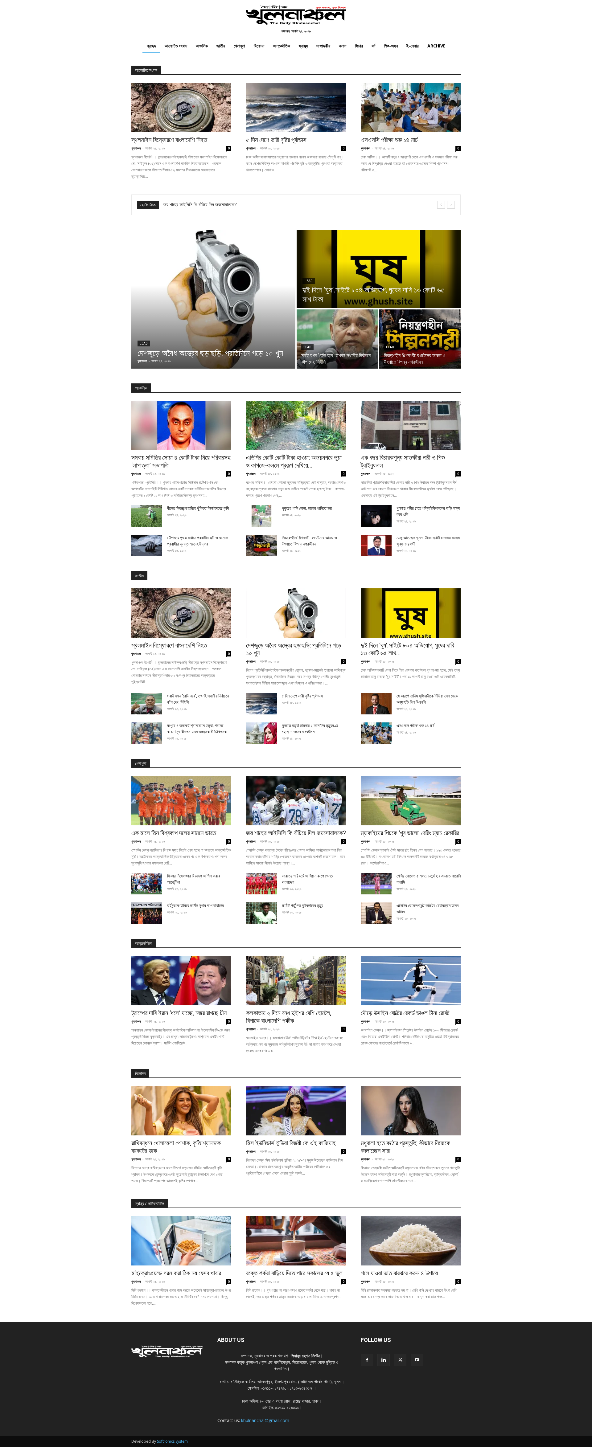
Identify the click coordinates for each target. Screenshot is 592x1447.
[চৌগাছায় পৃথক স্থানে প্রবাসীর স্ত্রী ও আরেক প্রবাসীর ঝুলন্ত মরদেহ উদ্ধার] (146, 545)
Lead (144, 343)
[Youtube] (417, 1360)
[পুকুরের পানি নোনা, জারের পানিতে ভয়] (261, 516)
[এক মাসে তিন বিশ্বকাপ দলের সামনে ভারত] (181, 800)
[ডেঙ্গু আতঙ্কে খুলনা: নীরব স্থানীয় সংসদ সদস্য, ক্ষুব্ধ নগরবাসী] (376, 545)
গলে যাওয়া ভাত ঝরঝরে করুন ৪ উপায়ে (399, 1273)
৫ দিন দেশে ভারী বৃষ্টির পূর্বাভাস (276, 140)
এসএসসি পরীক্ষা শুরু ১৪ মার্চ (389, 140)
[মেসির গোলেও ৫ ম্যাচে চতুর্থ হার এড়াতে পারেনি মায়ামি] (376, 883)
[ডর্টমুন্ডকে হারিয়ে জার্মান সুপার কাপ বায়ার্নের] (146, 913)
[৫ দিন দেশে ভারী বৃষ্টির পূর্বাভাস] (296, 107)
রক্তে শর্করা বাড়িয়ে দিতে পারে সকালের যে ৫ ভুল (294, 1273)
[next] (451, 205)
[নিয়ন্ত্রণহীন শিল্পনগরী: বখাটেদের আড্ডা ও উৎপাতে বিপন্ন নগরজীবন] (420, 339)
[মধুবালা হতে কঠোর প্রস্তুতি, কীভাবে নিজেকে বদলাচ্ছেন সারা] (411, 1110)
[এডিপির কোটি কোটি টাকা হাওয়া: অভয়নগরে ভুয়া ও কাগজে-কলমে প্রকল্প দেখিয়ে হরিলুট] (296, 425)
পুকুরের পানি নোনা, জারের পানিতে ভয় (307, 508)
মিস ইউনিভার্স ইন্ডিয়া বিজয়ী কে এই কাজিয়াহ (291, 1143)
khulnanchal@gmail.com (265, 1420)
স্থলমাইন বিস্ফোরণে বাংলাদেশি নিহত (169, 140)
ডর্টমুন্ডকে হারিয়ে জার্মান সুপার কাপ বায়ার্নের (195, 905)
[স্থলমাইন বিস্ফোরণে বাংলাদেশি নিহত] (181, 107)
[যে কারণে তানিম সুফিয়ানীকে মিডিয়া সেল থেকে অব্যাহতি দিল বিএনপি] (376, 703)
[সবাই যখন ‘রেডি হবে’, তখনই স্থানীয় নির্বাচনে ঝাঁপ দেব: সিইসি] (337, 339)
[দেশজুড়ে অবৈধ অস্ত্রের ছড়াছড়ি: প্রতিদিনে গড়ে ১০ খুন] (213, 299)
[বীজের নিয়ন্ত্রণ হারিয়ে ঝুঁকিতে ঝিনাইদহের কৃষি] (146, 516)
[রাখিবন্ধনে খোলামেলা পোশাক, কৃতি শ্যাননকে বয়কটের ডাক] (181, 1110)
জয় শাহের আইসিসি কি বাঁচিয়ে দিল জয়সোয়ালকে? (296, 833)
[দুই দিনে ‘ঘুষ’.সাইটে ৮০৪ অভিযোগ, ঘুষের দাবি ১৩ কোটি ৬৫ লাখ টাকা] (379, 269)
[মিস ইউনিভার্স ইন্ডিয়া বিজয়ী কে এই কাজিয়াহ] (296, 1110)
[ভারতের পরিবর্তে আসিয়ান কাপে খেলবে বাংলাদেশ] (261, 883)
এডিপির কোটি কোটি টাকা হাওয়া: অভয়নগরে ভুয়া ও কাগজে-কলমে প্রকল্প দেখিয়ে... (294, 461)
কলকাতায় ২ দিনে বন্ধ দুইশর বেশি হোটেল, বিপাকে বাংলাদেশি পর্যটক (288, 1016)
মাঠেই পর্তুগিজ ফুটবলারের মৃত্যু (302, 905)
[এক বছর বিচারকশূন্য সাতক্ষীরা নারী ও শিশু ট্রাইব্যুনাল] (411, 425)
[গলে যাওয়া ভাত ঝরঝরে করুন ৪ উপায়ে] (411, 1240)
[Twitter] (400, 1360)
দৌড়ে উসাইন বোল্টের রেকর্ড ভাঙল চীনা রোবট (405, 1013)
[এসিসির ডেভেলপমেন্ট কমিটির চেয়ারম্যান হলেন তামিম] (376, 913)
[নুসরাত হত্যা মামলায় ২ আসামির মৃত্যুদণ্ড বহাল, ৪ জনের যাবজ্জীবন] (261, 733)
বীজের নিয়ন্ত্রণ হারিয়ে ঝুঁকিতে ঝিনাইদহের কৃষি (198, 508)
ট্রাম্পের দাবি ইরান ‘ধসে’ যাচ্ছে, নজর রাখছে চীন (179, 1013)
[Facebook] (367, 1360)
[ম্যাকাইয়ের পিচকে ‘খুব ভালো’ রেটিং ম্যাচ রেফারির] (411, 800)
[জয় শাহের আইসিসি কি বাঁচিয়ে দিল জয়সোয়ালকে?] (296, 800)
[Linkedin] (383, 1360)
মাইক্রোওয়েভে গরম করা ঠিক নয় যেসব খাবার (176, 1273)
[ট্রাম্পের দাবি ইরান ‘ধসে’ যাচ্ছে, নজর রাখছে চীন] (181, 980)
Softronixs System (172, 1441)
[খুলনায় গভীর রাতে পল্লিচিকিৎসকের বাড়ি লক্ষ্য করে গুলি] (376, 516)
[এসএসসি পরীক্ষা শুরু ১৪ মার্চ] (411, 107)
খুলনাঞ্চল (136, 148)
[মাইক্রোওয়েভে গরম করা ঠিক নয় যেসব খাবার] (181, 1240)
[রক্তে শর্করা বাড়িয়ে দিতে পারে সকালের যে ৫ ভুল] (296, 1240)
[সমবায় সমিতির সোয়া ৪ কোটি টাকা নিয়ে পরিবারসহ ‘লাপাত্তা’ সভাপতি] (181, 425)
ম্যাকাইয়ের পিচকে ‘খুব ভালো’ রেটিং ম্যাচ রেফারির (199, 204)
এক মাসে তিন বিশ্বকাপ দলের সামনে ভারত (173, 833)
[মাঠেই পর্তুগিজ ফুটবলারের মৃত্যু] (261, 913)
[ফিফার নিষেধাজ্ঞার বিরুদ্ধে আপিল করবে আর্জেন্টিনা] (146, 883)
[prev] (441, 205)
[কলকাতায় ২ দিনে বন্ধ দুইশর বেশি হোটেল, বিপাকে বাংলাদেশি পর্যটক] (296, 980)
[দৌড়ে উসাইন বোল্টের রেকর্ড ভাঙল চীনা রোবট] (411, 980)
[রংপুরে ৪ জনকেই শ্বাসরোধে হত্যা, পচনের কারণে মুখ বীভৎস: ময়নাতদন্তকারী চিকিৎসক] (146, 733)
